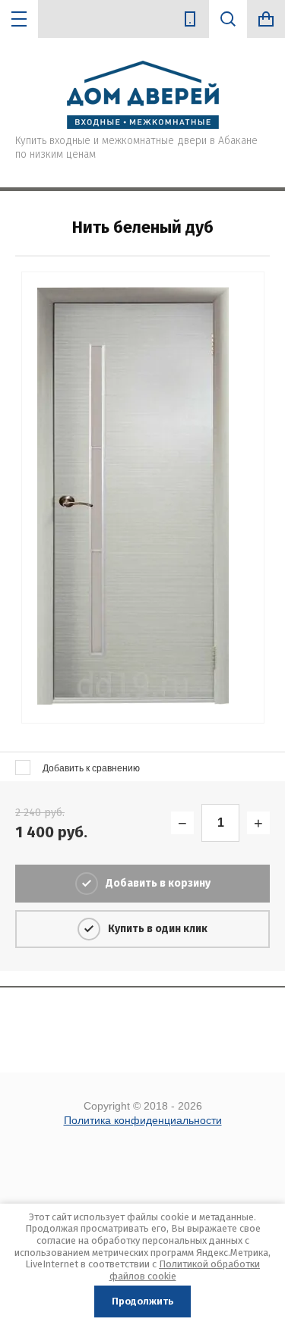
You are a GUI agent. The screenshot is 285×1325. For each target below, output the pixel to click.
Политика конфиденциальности (143, 1120)
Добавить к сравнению (90, 768)
